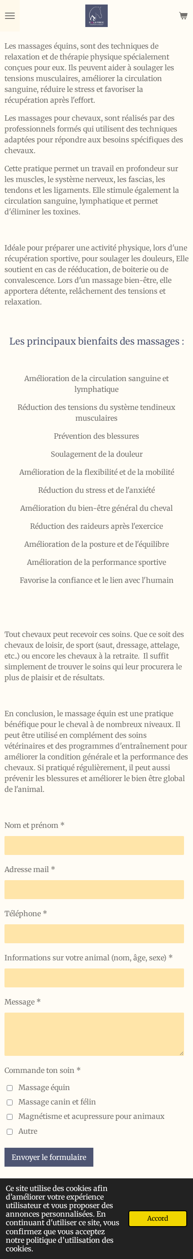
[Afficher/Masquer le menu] (10, 16)
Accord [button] (157, 1218)
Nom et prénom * (34, 825)
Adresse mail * (29, 869)
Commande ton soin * (42, 1070)
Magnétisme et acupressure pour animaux (91, 1116)
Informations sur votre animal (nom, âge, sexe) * (88, 957)
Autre (27, 1131)
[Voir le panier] (183, 16)
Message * (22, 1001)
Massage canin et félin (57, 1101)
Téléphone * (25, 913)
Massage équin (44, 1087)
